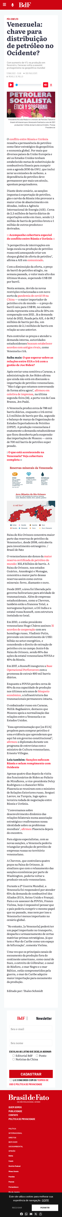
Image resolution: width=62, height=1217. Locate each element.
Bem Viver (13, 1142)
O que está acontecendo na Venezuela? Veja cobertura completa (25, 455)
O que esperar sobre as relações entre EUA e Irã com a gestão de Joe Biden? (30, 361)
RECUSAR (17, 1208)
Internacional (15, 1133)
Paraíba (12, 1177)
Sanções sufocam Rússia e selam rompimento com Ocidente (29, 763)
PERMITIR (45, 1208)
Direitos (12, 1138)
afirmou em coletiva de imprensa (28, 392)
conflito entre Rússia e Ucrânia (28, 139)
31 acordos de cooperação (30, 627)
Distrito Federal (15, 1166)
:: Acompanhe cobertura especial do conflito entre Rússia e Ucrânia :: (31, 237)
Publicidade (15, 1111)
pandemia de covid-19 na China (28, 297)
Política (12, 1129)
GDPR (45, 1200)
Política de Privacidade (22, 1119)
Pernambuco (13, 1187)
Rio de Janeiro (14, 1192)
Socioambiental (16, 1146)
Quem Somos (15, 1107)
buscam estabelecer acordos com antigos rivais (29, 345)
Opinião (12, 1151)
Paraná (11, 1182)
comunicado (35, 260)
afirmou (12, 742)
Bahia (11, 1156)
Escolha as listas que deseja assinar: (30, 1051)
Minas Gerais (14, 1171)
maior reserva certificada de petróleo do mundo (29, 560)
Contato (13, 1115)
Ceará (11, 1161)
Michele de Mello (16, 76)
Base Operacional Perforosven (29, 668)
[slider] (28, 84)
